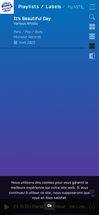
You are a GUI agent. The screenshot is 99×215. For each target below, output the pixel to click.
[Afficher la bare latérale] (92, 56)
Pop (28, 32)
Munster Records (27, 37)
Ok (49, 206)
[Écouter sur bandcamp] (7, 31)
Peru (17, 32)
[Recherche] (92, 17)
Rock (38, 32)
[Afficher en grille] (92, 27)
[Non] (92, 195)
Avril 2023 (27, 43)
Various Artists (26, 23)
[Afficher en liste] (92, 36)
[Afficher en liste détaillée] (92, 46)
